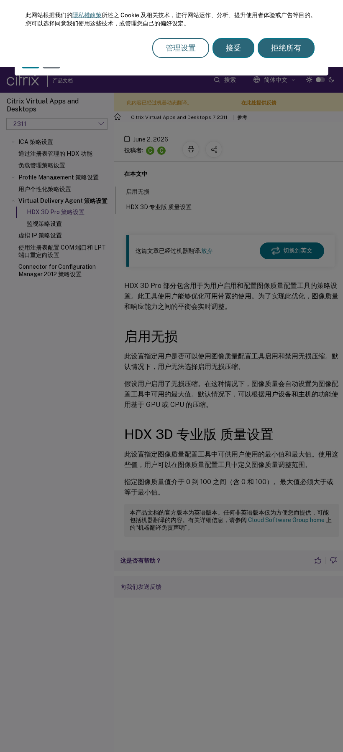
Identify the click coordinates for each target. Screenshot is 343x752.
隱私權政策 (87, 15)
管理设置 (181, 47)
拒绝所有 (286, 47)
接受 (233, 47)
